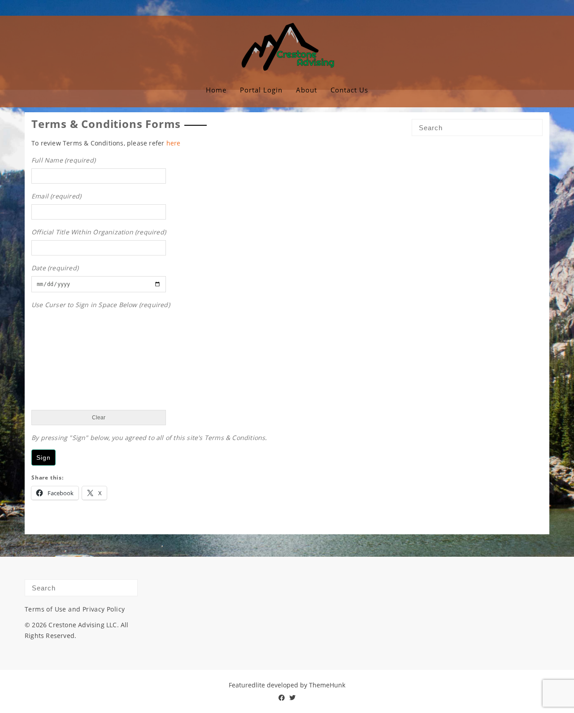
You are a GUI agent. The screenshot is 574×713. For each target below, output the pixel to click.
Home (216, 89)
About (306, 89)
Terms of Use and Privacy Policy (75, 609)
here (173, 143)
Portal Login (261, 89)
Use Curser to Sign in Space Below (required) (100, 304)
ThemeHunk (327, 685)
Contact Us (349, 89)
